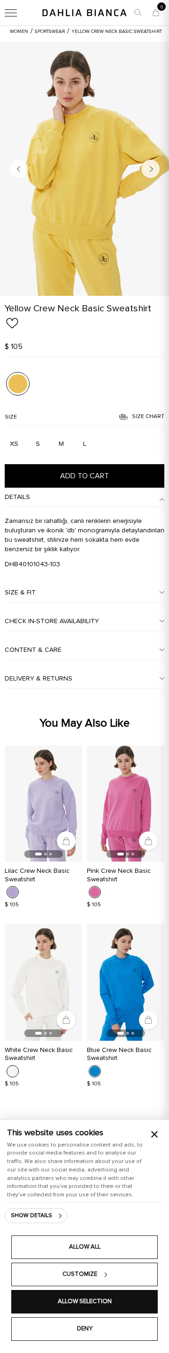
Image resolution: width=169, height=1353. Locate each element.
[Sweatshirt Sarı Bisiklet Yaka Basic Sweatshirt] (84, 169)
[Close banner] (154, 1134)
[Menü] (11, 13)
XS (14, 444)
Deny (84, 1329)
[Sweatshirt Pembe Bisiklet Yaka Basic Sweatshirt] (125, 803)
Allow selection (85, 1301)
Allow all (84, 1247)
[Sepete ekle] (66, 840)
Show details (31, 1215)
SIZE (11, 417)
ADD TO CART (84, 476)
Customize (79, 1274)
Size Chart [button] (148, 416)
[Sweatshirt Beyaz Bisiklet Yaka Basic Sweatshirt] (43, 982)
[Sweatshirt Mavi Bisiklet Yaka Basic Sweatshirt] (125, 982)
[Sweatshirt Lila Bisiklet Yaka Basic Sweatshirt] (43, 803)
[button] (138, 12)
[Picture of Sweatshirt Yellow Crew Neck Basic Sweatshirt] (18, 384)
